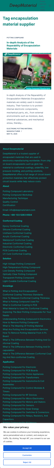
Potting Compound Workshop (17, 194)
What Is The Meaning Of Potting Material (23, 325)
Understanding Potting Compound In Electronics (27, 319)
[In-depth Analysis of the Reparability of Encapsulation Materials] (27, 71)
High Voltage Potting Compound (19, 263)
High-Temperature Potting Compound (21, 267)
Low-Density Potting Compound (19, 270)
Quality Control (10, 201)
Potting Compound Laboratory (18, 191)
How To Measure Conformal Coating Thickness (26, 298)
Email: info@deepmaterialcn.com (19, 210)
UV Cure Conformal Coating (17, 254)
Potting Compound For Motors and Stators (24, 402)
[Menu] (50, 5)
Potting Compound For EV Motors (20, 422)
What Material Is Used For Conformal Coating (25, 308)
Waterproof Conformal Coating (18, 240)
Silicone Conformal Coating (16, 229)
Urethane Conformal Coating (17, 233)
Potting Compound (15, 38)
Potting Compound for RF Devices (20, 395)
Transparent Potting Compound (18, 277)
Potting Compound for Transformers (21, 377)
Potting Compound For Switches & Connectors (26, 412)
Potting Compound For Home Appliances (23, 374)
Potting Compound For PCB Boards (20, 370)
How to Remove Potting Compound (20, 322)
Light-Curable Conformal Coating (19, 281)
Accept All (27, 448)
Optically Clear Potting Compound (20, 274)
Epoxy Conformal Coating (16, 226)
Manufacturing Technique (15, 198)
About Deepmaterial (13, 148)
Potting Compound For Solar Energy (21, 409)
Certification (9, 205)
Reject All (27, 462)
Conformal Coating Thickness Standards (23, 294)
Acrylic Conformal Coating (16, 236)
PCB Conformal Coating (15, 250)
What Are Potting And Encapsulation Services (25, 329)
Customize (27, 455)
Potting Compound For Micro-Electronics (23, 398)
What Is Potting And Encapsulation (20, 291)
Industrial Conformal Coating (17, 243)
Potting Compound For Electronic (19, 367)
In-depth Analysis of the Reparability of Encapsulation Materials (23, 45)
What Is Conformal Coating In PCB (20, 305)
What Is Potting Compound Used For (21, 301)
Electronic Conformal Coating (17, 247)
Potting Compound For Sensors (18, 405)
